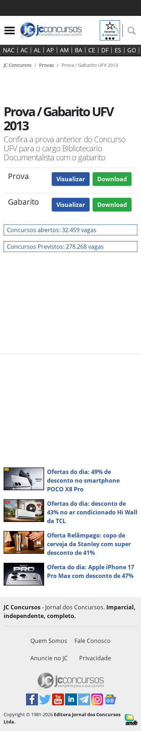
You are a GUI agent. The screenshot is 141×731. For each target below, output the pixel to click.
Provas (46, 65)
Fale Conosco (92, 641)
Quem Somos (48, 641)
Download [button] (112, 179)
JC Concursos (17, 65)
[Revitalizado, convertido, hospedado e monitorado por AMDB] (131, 719)
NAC (8, 50)
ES (118, 50)
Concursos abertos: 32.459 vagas (52, 230)
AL (37, 50)
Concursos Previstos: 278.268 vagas (55, 247)
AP (50, 50)
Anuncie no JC (49, 658)
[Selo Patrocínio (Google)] (110, 30)
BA (78, 50)
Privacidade (95, 658)
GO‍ (131, 50)
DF (104, 50)
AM (64, 50)
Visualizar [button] (70, 179)
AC (24, 50)
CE (91, 50)
